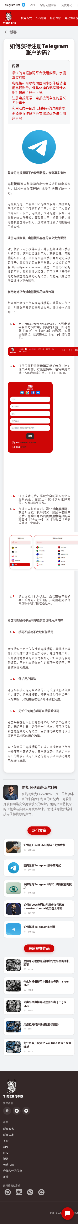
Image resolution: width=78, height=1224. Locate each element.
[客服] (67, 1213)
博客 (6, 1158)
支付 (6, 1141)
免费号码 (66, 5)
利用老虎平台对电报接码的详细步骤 (38, 108)
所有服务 (41, 18)
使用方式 (26, 18)
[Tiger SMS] (9, 18)
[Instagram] (7, 1111)
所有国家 (55, 18)
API (32, 5)
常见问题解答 (48, 5)
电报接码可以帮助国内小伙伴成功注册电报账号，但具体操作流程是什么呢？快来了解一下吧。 (39, 88)
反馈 (6, 1177)
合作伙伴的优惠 (12, 1171)
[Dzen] (26, 1111)
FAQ (6, 1152)
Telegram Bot (11, 5)
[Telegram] (17, 1111)
